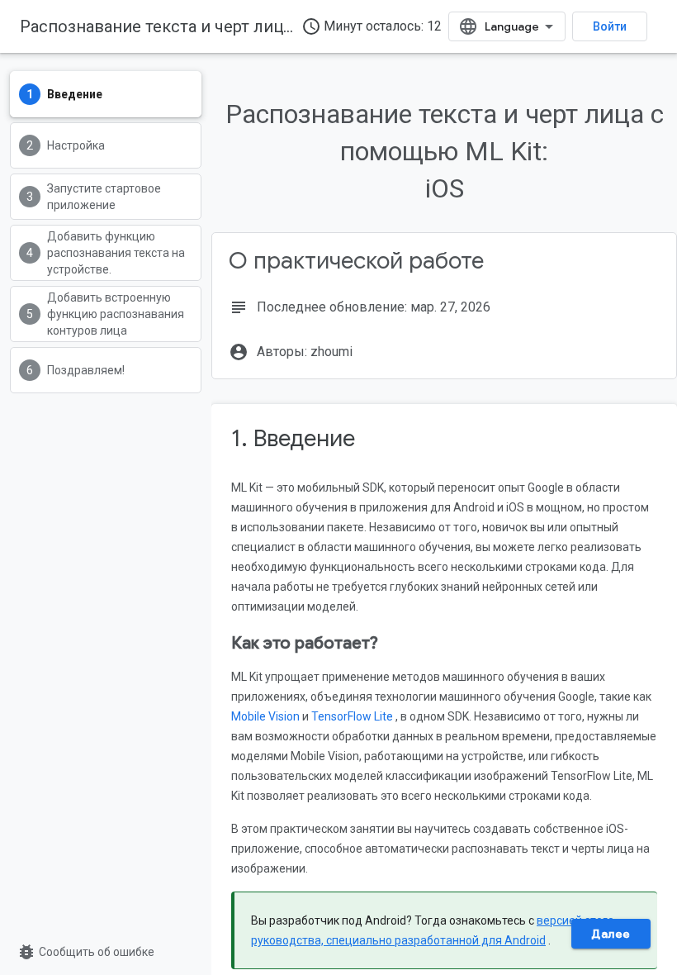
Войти (610, 26)
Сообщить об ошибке (85, 951)
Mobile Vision (265, 716)
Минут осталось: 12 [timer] (371, 26)
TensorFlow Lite (352, 716)
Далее (611, 933)
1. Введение (293, 438)
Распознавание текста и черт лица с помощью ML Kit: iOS (246, 26)
